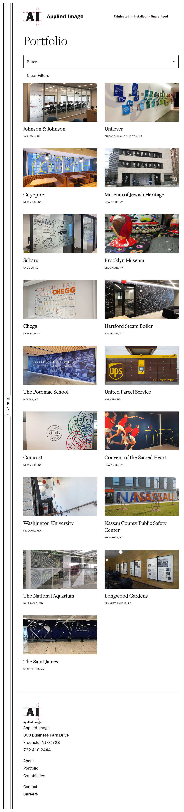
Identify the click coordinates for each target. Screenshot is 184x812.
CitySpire (33, 194)
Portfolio (30, 768)
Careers (30, 794)
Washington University (48, 523)
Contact (30, 786)
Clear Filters (38, 75)
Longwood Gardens (126, 595)
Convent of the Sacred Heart (135, 457)
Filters (33, 62)
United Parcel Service (128, 391)
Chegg (30, 326)
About (28, 760)
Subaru (30, 260)
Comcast (33, 457)
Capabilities (34, 775)
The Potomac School (45, 391)
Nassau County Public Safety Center (136, 526)
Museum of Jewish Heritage (134, 194)
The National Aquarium (48, 595)
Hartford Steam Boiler (129, 326)
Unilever (114, 128)
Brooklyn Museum (124, 260)
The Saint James (40, 661)
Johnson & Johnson (44, 128)
